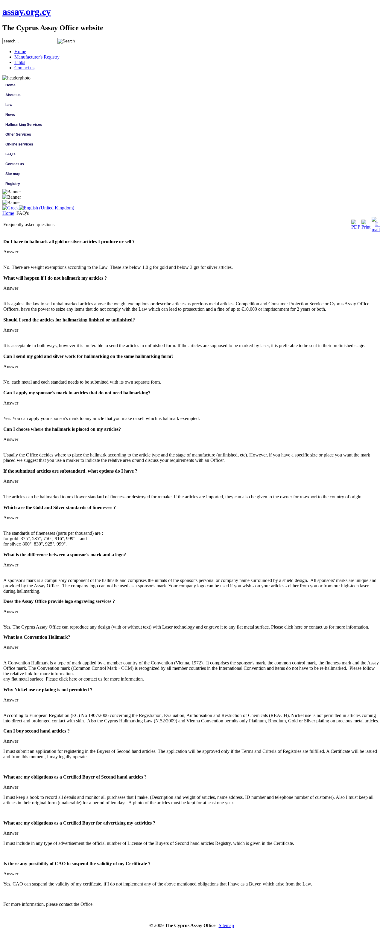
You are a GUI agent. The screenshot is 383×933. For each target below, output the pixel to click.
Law (8, 105)
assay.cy (26, 11)
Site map (12, 174)
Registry (12, 184)
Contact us (14, 164)
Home (10, 85)
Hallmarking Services (23, 124)
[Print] (365, 226)
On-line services (19, 144)
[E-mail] (376, 229)
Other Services (18, 134)
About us (13, 95)
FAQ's (10, 154)
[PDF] (355, 226)
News (10, 115)
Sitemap (226, 925)
